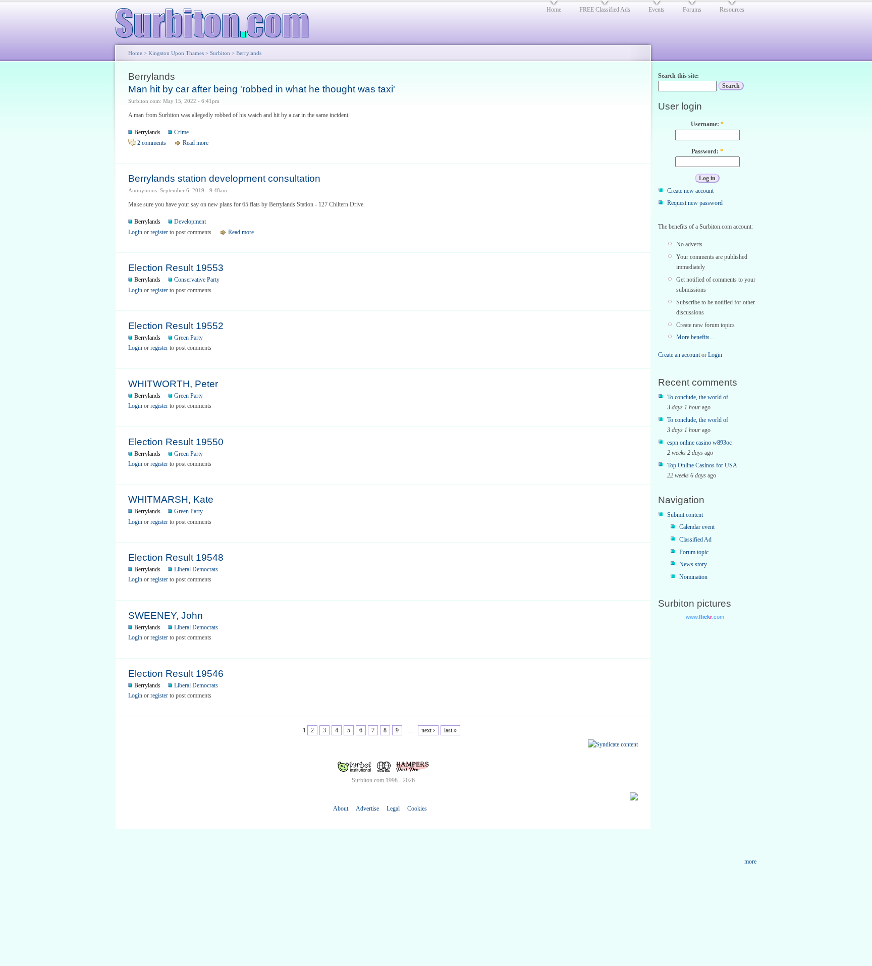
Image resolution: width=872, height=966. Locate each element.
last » (450, 730)
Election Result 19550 (176, 442)
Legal (393, 808)
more (750, 861)
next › (428, 730)
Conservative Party (197, 279)
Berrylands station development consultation (224, 178)
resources (732, 9)
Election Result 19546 (176, 673)
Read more (195, 142)
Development (190, 221)
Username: (707, 124)
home (554, 9)
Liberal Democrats (196, 569)
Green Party (188, 337)
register (159, 232)
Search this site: (678, 75)
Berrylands (147, 132)
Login (135, 232)
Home (135, 53)
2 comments (151, 142)
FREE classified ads (604, 9)
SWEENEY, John (165, 615)
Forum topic (693, 552)
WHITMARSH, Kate (170, 499)
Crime (181, 132)
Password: (707, 151)
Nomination (693, 576)
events (656, 9)
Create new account (690, 190)
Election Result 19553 (176, 267)
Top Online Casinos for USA (702, 465)
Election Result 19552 (176, 325)
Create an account (679, 354)
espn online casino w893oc (699, 442)
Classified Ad (695, 539)
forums (692, 9)
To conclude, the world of (697, 397)
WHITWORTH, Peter (173, 384)
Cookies (417, 808)
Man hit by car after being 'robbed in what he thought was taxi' (261, 89)
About (340, 808)
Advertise (367, 808)
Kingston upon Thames (176, 53)
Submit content (685, 514)
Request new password (695, 202)
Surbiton (220, 53)
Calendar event (697, 526)
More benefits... (695, 337)
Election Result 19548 (176, 557)
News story (693, 564)
